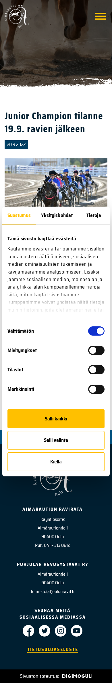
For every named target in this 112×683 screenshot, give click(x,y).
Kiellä (56, 462)
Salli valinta (56, 440)
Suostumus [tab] (19, 215)
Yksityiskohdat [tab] (57, 215)
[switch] (96, 350)
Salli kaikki (56, 419)
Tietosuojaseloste (52, 649)
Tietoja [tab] (93, 215)
